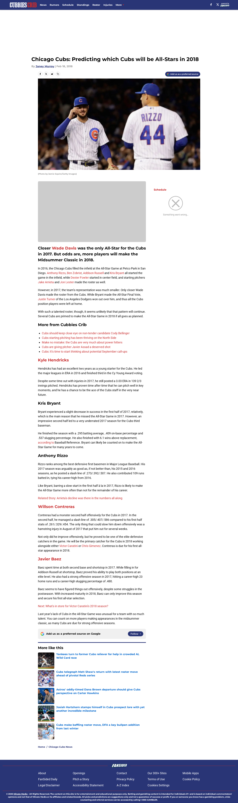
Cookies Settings (158, 785)
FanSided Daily (47, 779)
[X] (217, 4)
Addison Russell (93, 273)
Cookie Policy (191, 779)
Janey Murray (45, 66)
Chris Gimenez (91, 546)
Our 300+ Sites (157, 773)
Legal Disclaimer (49, 785)
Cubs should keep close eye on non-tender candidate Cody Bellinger (86, 333)
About (42, 773)
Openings (79, 773)
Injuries (107, 4)
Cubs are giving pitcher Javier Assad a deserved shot (76, 347)
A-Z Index (123, 785)
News (43, 4)
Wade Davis (64, 248)
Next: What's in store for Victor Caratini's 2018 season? (73, 606)
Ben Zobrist (74, 273)
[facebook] (211, 4)
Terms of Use (156, 779)
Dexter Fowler (80, 277)
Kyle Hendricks (53, 360)
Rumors (54, 4)
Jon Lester (67, 282)
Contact (122, 773)
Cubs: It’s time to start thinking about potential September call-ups (84, 351)
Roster (96, 4)
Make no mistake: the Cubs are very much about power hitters (82, 342)
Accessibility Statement (88, 785)
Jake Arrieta (46, 282)
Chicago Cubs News (60, 746)
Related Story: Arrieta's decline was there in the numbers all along (80, 498)
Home (41, 746)
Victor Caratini (68, 546)
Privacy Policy (125, 779)
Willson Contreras (56, 506)
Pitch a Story (81, 779)
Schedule (68, 4)
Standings (83, 4)
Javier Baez (49, 559)
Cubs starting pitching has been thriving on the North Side (79, 337)
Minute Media (20, 794)
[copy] (58, 74)
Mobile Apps (191, 773)
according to (46, 442)
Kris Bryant (117, 273)
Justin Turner (46, 299)
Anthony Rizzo (56, 273)
